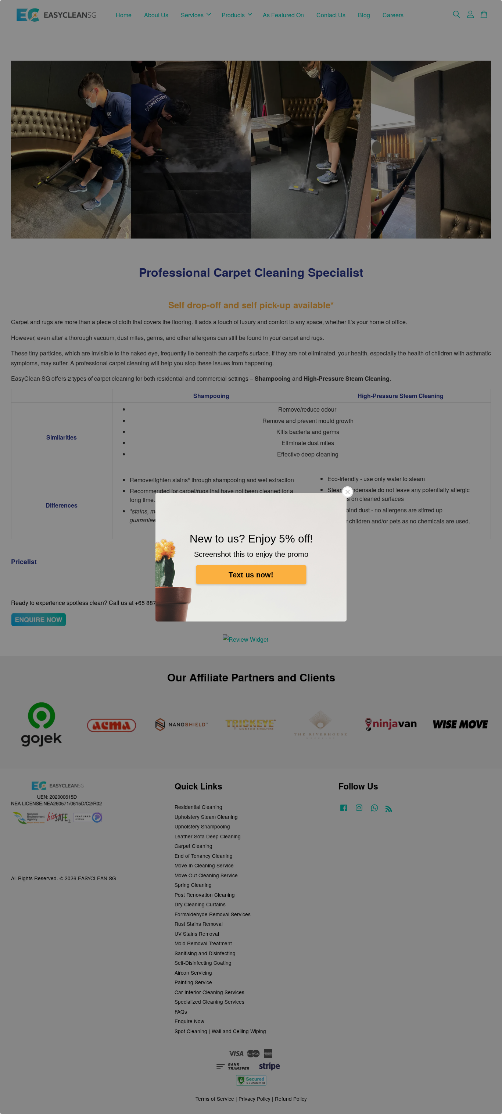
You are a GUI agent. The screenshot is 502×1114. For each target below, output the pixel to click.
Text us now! (251, 574)
